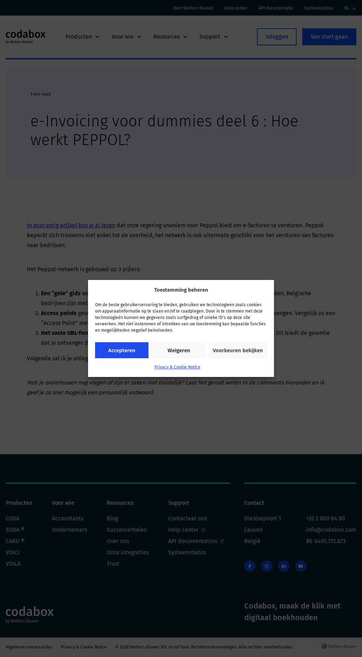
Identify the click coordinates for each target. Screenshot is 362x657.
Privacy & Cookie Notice (177, 367)
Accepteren (121, 350)
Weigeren (179, 350)
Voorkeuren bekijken (238, 350)
